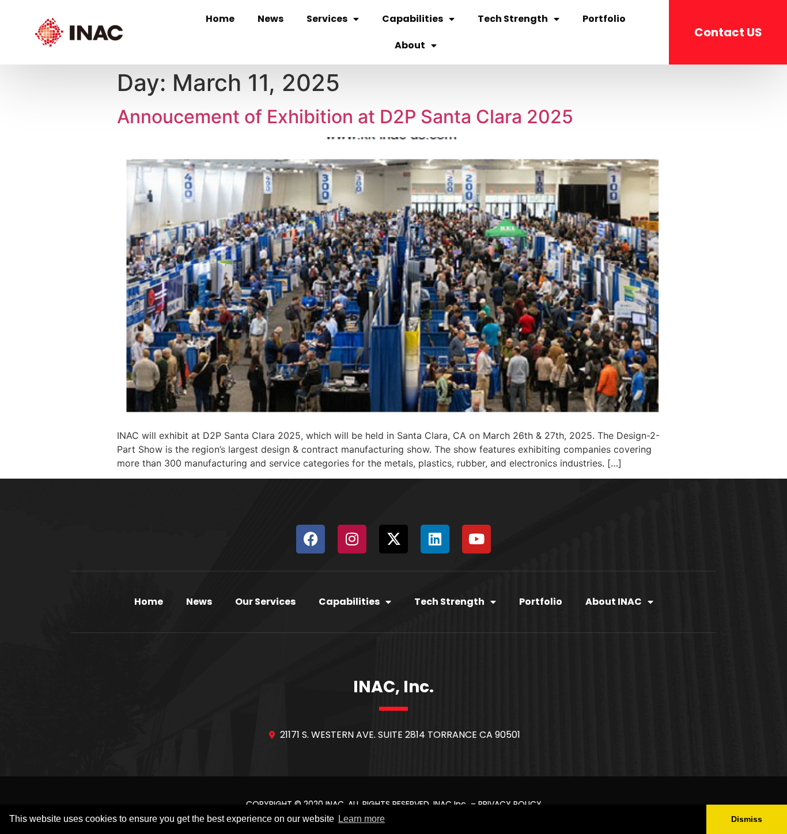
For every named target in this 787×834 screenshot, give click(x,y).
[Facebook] (310, 539)
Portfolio (604, 18)
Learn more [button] (361, 819)
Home (220, 18)
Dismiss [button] (746, 819)
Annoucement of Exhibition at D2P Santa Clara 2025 (345, 116)
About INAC (613, 601)
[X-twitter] (393, 539)
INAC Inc (450, 804)
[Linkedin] (435, 539)
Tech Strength (513, 18)
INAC (335, 804)
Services (327, 18)
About (410, 45)
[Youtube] (476, 539)
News (270, 18)
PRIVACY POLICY (510, 804)
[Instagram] (352, 539)
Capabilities (412, 18)
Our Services (265, 601)
